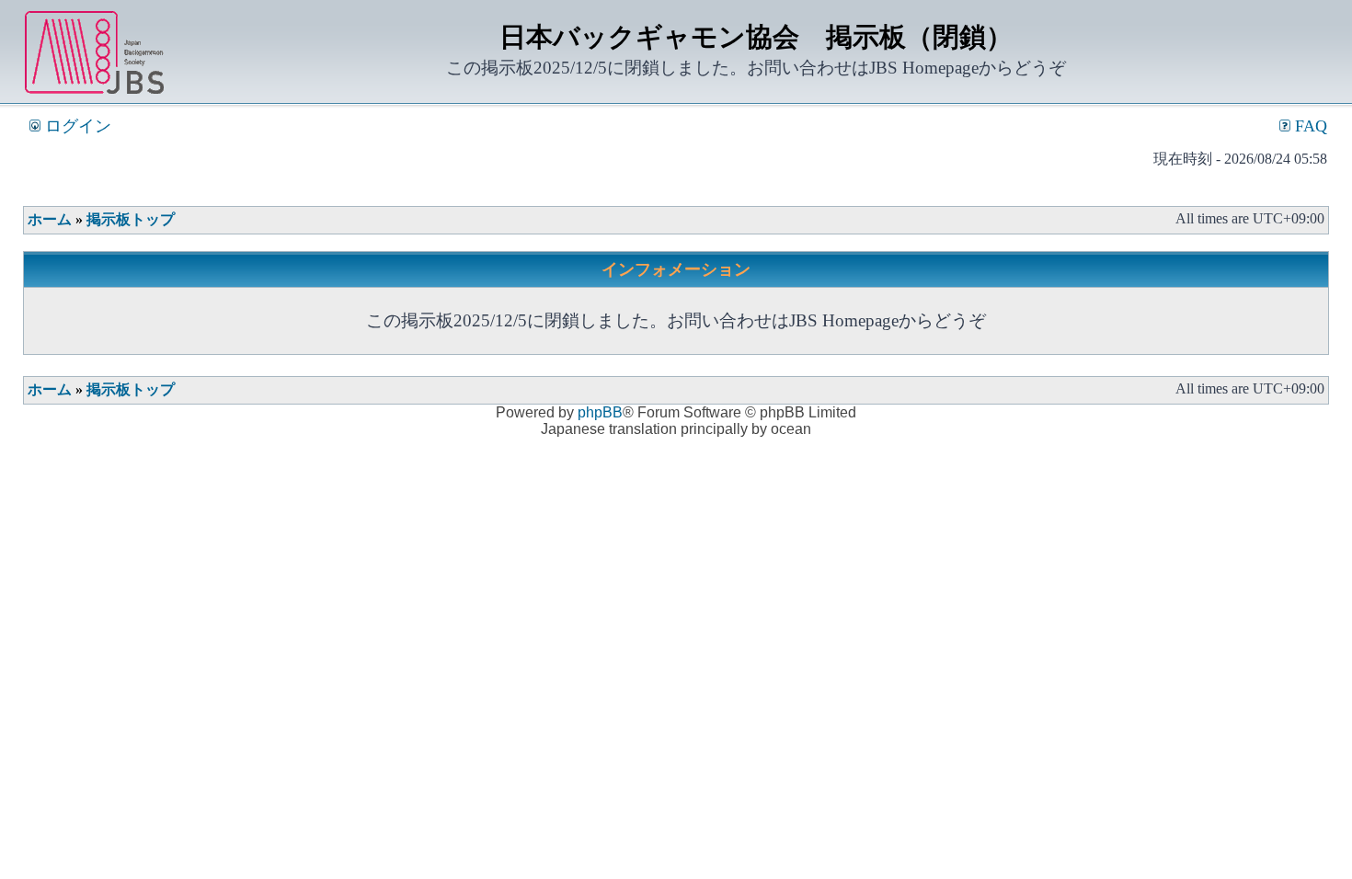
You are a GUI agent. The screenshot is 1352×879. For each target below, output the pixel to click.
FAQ (1308, 126)
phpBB (600, 412)
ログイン (75, 126)
